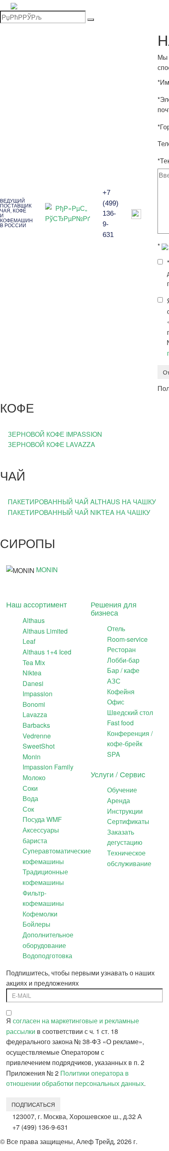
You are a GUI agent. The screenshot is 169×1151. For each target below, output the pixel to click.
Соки (30, 788)
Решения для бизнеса (114, 608)
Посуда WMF (42, 819)
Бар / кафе (123, 670)
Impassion (38, 693)
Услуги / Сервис (118, 774)
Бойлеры (36, 924)
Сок (28, 809)
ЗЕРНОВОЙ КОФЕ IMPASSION (55, 434)
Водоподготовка (47, 955)
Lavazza (35, 714)
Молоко (34, 777)
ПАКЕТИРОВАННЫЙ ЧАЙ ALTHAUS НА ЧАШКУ (82, 501)
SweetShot (39, 746)
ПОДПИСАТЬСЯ (33, 1104)
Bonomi (34, 704)
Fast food (120, 722)
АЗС (114, 681)
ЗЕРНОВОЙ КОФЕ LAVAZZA (51, 444)
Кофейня (121, 691)
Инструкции (125, 811)
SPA (113, 754)
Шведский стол (130, 712)
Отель (116, 628)
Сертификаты (128, 821)
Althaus (34, 620)
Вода (30, 798)
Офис (115, 701)
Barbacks (36, 725)
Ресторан (121, 649)
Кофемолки (40, 914)
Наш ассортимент (36, 604)
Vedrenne (37, 735)
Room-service (127, 639)
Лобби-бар (123, 660)
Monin (32, 756)
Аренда (118, 800)
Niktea (32, 672)
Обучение (122, 789)
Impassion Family (48, 767)
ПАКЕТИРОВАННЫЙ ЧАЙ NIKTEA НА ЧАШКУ (79, 512)
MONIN (47, 569)
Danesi (33, 683)
